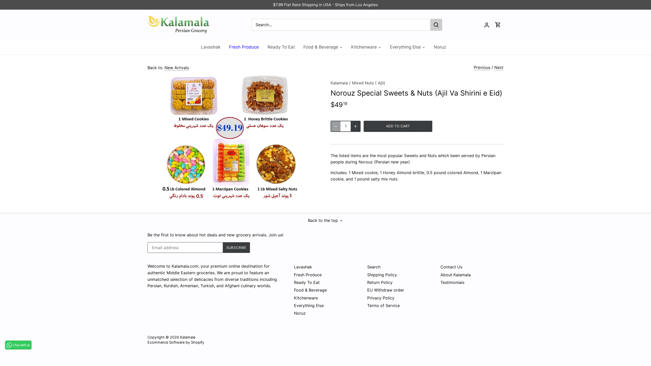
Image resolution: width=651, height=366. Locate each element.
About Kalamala (455, 274)
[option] (232, 139)
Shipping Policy (382, 274)
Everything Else (309, 305)
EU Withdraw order (385, 290)
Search (373, 266)
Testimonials (452, 282)
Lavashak (303, 266)
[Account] (486, 25)
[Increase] (355, 126)
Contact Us (451, 266)
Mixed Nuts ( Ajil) (368, 82)
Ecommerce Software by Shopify (175, 342)
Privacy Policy (380, 297)
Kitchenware (306, 297)
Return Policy (380, 282)
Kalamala (339, 82)
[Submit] (436, 24)
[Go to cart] (498, 25)
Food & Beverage (310, 290)
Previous (482, 67)
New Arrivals (177, 67)
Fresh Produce (308, 274)
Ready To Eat (307, 282)
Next (499, 67)
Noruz (300, 313)
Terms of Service (383, 305)
